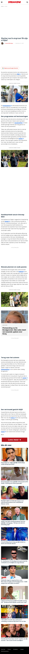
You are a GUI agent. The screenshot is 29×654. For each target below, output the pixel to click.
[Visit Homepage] (14, 2)
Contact (22, 649)
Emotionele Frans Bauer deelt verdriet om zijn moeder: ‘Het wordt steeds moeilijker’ (14, 639)
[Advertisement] (14, 22)
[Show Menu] (1, 2)
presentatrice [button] (7, 105)
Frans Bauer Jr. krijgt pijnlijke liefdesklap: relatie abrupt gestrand (13, 463)
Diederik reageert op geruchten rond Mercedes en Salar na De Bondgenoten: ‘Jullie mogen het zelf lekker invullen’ (14, 581)
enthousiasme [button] (5, 369)
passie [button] (3, 431)
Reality (6, 6)
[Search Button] (27, 2)
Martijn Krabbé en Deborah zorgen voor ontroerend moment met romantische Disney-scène (12, 502)
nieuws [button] (7, 221)
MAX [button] (18, 74)
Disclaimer (15, 649)
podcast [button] (21, 271)
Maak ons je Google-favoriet (11, 68)
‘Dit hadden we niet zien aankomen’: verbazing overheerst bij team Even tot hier (13, 620)
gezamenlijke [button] (18, 123)
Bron (2, 434)
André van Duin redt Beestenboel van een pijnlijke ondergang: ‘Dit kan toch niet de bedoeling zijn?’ (13, 523)
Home (2, 6)
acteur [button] (24, 378)
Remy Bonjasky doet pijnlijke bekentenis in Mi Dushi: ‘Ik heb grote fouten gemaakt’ (14, 482)
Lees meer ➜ (14, 440)
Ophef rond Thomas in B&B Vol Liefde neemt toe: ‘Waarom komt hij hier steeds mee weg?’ (14, 601)
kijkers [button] (13, 417)
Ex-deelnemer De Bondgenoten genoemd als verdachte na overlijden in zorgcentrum (14, 562)
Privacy (9, 649)
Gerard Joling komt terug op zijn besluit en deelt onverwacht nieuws (13, 543)
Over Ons (3, 649)
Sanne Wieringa (9, 43)
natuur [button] (21, 138)
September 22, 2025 (19, 43)
